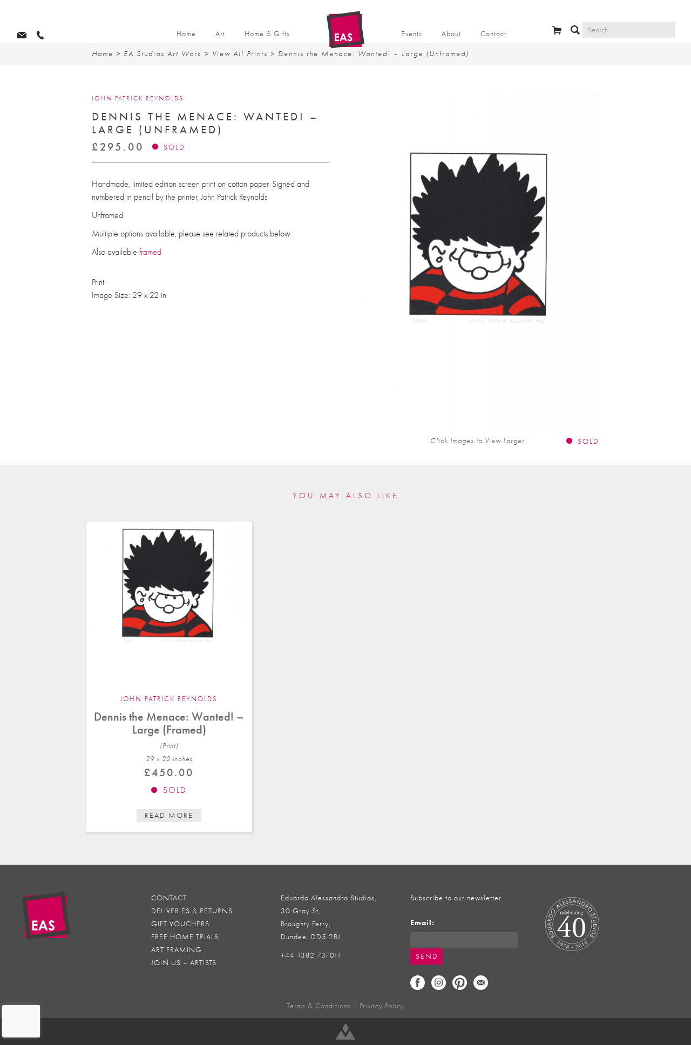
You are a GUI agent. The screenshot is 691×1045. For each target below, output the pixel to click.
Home (186, 33)
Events (411, 33)
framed (150, 252)
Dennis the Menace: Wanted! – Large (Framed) (169, 723)
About (451, 33)
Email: (422, 922)
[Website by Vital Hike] (345, 1031)
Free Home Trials (185, 936)
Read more (169, 815)
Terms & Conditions (319, 1005)
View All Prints (240, 53)
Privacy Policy (382, 1005)
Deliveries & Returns (192, 910)
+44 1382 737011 (311, 955)
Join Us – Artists (183, 962)
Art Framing (176, 949)
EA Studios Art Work (163, 53)
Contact (493, 33)
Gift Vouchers (180, 923)
